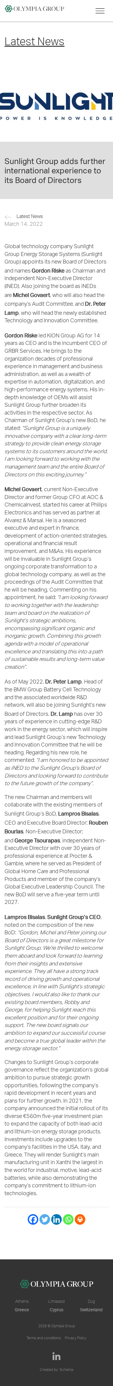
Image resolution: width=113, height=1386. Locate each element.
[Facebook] (33, 1219)
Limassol (56, 1302)
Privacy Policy (75, 1338)
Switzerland (91, 1309)
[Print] (80, 1219)
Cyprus (56, 1309)
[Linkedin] (56, 1219)
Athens (22, 1302)
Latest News (30, 217)
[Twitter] (44, 1219)
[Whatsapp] (68, 1219)
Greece (22, 1309)
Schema (66, 1370)
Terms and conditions (44, 1338)
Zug (91, 1302)
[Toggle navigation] (100, 11)
